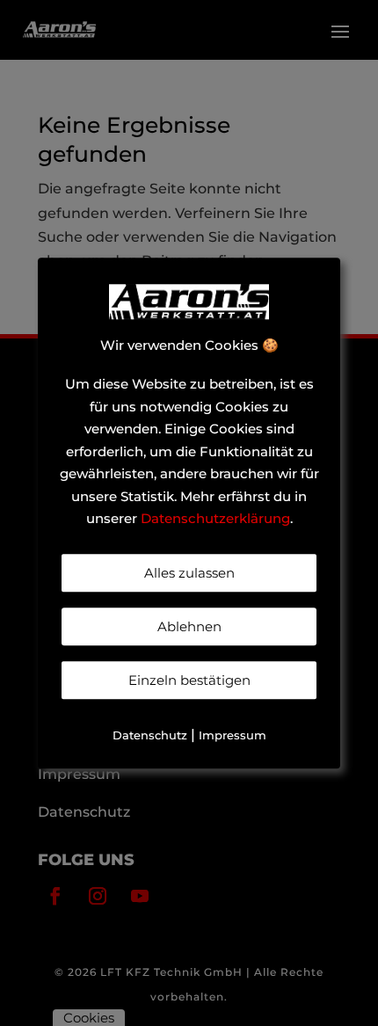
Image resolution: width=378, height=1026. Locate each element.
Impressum (232, 735)
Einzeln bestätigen (189, 680)
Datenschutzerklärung (215, 519)
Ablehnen (189, 626)
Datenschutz (150, 735)
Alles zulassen (189, 572)
